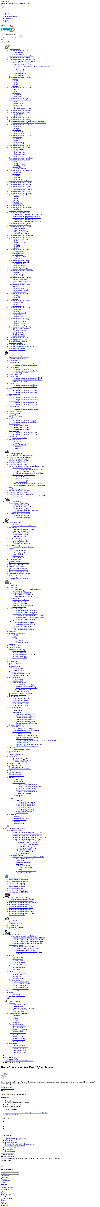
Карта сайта (9, 1149)
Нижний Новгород (7, 1188)
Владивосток (5, 1175)
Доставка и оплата (11, 17)
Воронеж (4, 1179)
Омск (2, 1191)
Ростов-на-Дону (6, 1195)
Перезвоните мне (6, 1087)
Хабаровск (4, 1203)
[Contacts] (2, 7)
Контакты (8, 22)
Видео (7, 20)
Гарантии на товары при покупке (16, 1139)
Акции (7, 13)
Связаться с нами (10, 1147)
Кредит (7, 15)
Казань (3, 1182)
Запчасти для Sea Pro (12, 1059)
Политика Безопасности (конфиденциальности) (21, 1144)
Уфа (2, 1202)
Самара (3, 1196)
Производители (10, 1151)
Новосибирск (5, 1189)
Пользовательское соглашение (15, 1146)
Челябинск (4, 1205)
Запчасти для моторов (12, 1057)
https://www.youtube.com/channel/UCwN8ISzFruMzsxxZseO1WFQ (26, 1113)
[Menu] (1, 5)
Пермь (3, 1193)
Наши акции (9, 1140)
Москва (3, 1186)
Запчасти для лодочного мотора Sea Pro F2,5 (19, 1061)
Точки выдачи (9, 18)
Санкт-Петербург (6, 1198)
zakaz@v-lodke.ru (6, 1118)
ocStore (11, 1156)
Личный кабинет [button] (6, 25)
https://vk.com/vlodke (11, 1114)
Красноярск (5, 1184)
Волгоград (4, 1177)
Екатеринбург (5, 1180)
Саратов (3, 1200)
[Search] (21, 36)
